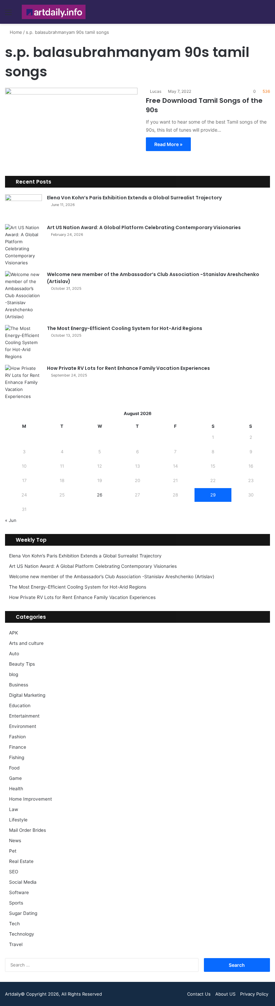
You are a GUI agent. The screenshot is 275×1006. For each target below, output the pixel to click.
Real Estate (21, 861)
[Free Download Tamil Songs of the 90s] (71, 125)
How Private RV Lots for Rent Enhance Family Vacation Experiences (128, 368)
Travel (15, 944)
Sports (16, 903)
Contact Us (199, 994)
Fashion (17, 736)
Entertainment (24, 716)
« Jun (10, 520)
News (15, 840)
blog (13, 674)
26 (99, 494)
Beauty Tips (22, 664)
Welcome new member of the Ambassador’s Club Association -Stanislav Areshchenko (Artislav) (111, 576)
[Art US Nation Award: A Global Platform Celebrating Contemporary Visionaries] (23, 245)
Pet (12, 851)
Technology (21, 934)
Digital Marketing (27, 695)
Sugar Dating (23, 913)
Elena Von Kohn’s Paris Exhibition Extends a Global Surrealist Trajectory (134, 197)
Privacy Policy (254, 994)
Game (15, 778)
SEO (13, 871)
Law (13, 809)
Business (18, 684)
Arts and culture (26, 643)
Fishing (16, 757)
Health (16, 788)
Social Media (23, 882)
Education (20, 705)
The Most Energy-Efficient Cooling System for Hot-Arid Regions (124, 328)
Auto (14, 653)
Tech (14, 923)
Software (19, 892)
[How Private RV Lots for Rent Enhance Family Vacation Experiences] (23, 382)
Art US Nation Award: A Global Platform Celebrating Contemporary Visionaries (144, 227)
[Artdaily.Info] (54, 12)
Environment (22, 726)
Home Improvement (30, 799)
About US (225, 994)
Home (15, 32)
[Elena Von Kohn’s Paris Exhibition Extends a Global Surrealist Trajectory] (23, 206)
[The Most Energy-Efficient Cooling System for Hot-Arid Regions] (23, 342)
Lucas (155, 91)
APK (13, 632)
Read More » (168, 144)
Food (14, 767)
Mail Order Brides (27, 830)
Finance (17, 747)
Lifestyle (18, 819)
